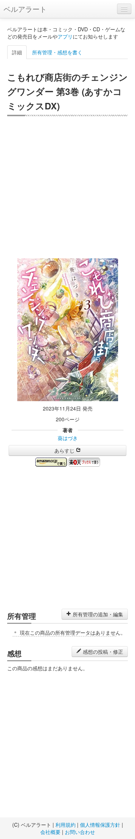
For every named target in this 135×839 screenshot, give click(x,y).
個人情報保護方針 (100, 824)
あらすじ (65, 450)
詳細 (17, 52)
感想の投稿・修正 (102, 651)
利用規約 (65, 824)
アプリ (65, 36)
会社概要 (50, 831)
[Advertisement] (67, 187)
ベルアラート (25, 9)
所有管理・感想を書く (57, 52)
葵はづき (68, 437)
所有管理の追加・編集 (97, 614)
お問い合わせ (80, 831)
